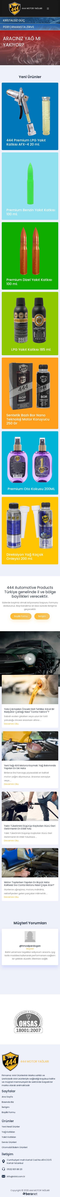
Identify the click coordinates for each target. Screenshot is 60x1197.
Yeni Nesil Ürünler (11, 1126)
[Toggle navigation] (48, 8)
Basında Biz (8, 1102)
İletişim (42, 616)
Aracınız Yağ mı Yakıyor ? (21, 59)
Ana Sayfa (7, 1096)
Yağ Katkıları (8, 1131)
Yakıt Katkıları (9, 1137)
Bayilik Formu (21, 616)
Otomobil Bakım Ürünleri (14, 1147)
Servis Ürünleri (9, 1142)
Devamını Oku (11, 723)
